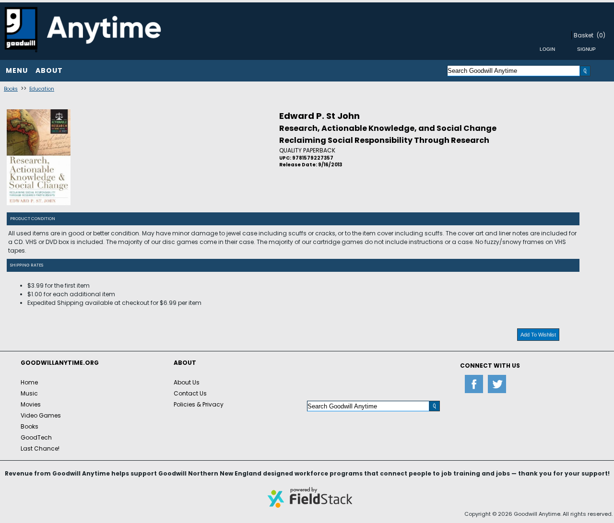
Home (29, 382)
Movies (31, 404)
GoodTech (36, 437)
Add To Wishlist (538, 334)
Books (11, 89)
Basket (583, 35)
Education (41, 89)
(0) (601, 35)
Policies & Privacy (199, 404)
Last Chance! (40, 448)
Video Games (41, 415)
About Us (187, 382)
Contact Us (190, 393)
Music (29, 393)
